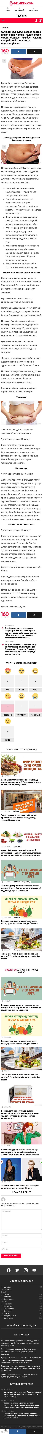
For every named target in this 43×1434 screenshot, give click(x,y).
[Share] (17, 1431)
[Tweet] (34, 51)
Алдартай (19, 10)
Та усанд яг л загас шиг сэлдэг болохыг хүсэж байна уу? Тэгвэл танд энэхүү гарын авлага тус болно (22, 1416)
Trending (21, 16)
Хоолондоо (23, 1311)
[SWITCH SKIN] (36, 20)
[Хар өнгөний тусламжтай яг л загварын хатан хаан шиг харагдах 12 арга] (21, 1169)
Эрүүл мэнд (18, 776)
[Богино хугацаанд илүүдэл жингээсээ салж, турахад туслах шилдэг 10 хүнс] (21, 907)
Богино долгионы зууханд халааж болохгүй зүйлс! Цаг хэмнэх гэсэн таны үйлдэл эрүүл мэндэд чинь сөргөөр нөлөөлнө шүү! (20, 1114)
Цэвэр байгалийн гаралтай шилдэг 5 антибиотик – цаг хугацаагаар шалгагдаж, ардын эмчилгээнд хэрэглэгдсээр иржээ (21, 852)
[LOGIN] (40, 20)
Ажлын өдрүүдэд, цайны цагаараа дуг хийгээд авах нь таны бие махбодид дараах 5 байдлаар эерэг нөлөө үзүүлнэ (20, 1152)
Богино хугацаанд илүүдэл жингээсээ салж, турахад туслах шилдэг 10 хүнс (19, 922)
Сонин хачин (23, 1299)
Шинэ (7, 10)
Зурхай (23, 1294)
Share (4, 61)
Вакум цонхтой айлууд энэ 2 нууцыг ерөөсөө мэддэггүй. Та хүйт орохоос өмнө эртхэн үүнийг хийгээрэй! (22, 1394)
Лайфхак (16, 811)
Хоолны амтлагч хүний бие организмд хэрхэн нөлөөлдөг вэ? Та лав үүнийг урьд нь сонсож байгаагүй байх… (21, 782)
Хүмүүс (23, 1313)
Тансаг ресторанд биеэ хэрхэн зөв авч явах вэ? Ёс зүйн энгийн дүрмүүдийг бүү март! (20, 956)
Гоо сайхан (23, 1287)
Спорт (23, 1301)
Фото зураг (23, 1306)
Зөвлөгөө (17, 882)
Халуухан (33, 10)
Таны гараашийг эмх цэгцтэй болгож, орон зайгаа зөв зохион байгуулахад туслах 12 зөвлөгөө (19, 817)
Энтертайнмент (23, 1316)
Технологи (23, 1304)
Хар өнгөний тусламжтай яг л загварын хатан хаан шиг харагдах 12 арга (20, 1187)
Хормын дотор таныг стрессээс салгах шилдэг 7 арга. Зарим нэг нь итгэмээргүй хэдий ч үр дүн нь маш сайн (21, 888)
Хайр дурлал (23, 1309)
